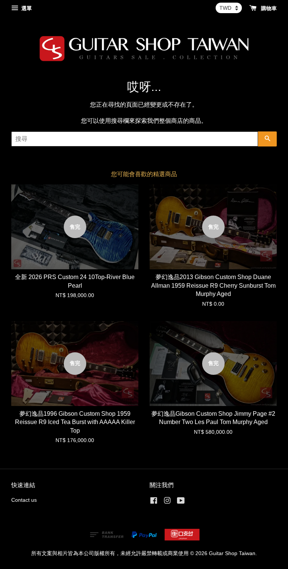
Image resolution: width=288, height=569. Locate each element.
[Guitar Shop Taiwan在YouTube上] (181, 502)
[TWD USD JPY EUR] (229, 8)
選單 (26, 8)
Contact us (24, 500)
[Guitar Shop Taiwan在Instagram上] (167, 502)
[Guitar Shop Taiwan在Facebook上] (154, 502)
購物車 (268, 8)
